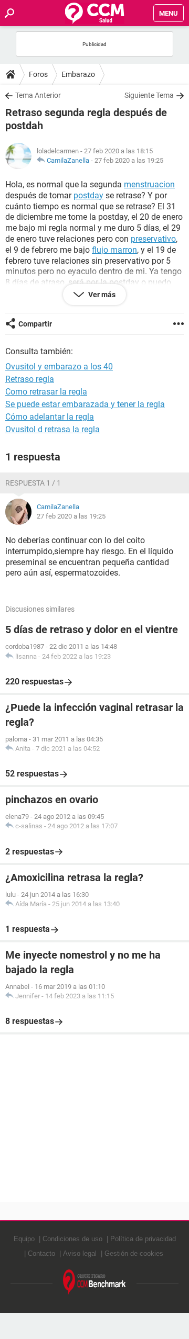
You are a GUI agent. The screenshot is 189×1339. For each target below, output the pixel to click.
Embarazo (78, 74)
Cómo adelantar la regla (49, 417)
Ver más (101, 294)
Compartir (35, 324)
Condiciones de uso (72, 1239)
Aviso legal (80, 1253)
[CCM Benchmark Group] (94, 1282)
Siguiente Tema (149, 95)
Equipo (24, 1239)
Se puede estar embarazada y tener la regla (85, 404)
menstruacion (149, 184)
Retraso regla (29, 379)
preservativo (153, 239)
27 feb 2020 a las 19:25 (128, 160)
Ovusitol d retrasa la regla (52, 429)
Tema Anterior (38, 95)
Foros (38, 74)
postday (88, 195)
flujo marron (114, 250)
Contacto (41, 1253)
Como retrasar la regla (46, 392)
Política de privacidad (143, 1239)
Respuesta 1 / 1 (33, 483)
